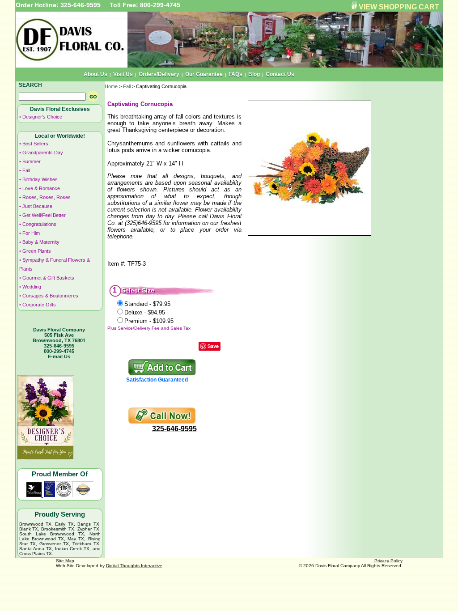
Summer (31, 161)
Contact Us (280, 74)
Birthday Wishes (40, 179)
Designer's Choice (42, 116)
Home (111, 86)
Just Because (37, 206)
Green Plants (36, 251)
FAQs (235, 74)
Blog (254, 74)
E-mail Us (59, 356)
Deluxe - (144, 312)
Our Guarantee (204, 74)
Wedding (31, 286)
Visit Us (123, 74)
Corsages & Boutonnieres (50, 295)
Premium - (149, 321)
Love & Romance (41, 188)
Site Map (65, 560)
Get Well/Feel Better (44, 215)
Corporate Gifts (39, 304)
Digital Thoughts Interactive (134, 565)
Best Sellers (35, 143)
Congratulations (39, 224)
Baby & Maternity (40, 242)
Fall (26, 170)
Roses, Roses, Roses (46, 197)
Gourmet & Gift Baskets (48, 277)
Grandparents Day (42, 152)
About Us (95, 74)
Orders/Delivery (159, 74)
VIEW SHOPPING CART (399, 7)
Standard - (147, 304)
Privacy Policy (388, 560)
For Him (31, 233)
